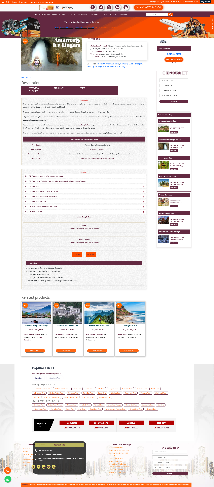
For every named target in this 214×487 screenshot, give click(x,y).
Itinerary (59, 88)
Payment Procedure (29, 460)
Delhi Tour (100, 389)
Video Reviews (123, 14)
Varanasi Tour (98, 405)
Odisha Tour (102, 393)
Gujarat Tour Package (168, 121)
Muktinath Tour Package (169, 232)
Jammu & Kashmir (81, 27)
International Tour (54, 378)
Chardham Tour (39, 405)
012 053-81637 (175, 54)
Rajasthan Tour (115, 393)
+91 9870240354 (92, 228)
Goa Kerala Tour (166, 158)
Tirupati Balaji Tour (115, 456)
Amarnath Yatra (112, 64)
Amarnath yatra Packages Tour (115, 409)
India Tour (38, 378)
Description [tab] (26, 77)
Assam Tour (77, 389)
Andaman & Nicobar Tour (42, 389)
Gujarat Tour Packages (116, 461)
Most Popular (52, 14)
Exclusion (90, 254)
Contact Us (107, 14)
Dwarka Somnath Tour (116, 448)
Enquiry (33, 91)
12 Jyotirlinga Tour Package (117, 464)
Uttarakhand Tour (104, 397)
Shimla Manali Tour (40, 409)
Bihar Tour (88, 389)
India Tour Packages (66, 27)
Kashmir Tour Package (116, 469)
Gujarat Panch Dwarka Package (119, 450)
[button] (78, 41)
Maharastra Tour (73, 393)
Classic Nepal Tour (167, 213)
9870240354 (48, 2)
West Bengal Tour (160, 393)
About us (42, 14)
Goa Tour (37, 397)
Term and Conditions (30, 454)
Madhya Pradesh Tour (56, 393)
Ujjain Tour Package (114, 405)
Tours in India (67, 14)
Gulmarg (91, 27)
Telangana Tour (145, 393)
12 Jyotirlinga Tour (136, 409)
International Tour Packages (87, 14)
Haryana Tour (113, 389)
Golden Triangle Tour (115, 458)
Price (82, 88)
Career (25, 451)
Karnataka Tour (142, 389)
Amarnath (101, 64)
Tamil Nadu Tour (130, 393)
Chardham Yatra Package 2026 (118, 453)
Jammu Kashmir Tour (71, 397)
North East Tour (88, 393)
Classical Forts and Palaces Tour (119, 467)
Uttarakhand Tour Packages (117, 472)
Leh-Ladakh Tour (39, 393)
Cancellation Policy (29, 462)
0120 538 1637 (37, 2)
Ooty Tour (81, 409)
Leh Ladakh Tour (147, 405)
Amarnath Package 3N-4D (170, 139)
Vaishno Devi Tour (131, 405)
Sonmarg (90, 66)
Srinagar (98, 66)
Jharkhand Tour (127, 389)
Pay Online (205, 2)
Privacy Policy (28, 457)
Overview (34, 88)
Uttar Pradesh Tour (88, 397)
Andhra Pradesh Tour (61, 389)
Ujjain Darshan (165, 195)
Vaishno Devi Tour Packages (115, 66)
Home (35, 14)
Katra (131, 64)
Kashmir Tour (85, 405)
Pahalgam (138, 64)
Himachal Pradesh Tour (51, 397)
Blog (114, 14)
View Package (34, 350)
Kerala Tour (155, 389)
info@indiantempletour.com (16, 2)
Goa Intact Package (167, 176)
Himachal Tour (151, 409)
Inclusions (77, 254)
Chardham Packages (115, 475)
